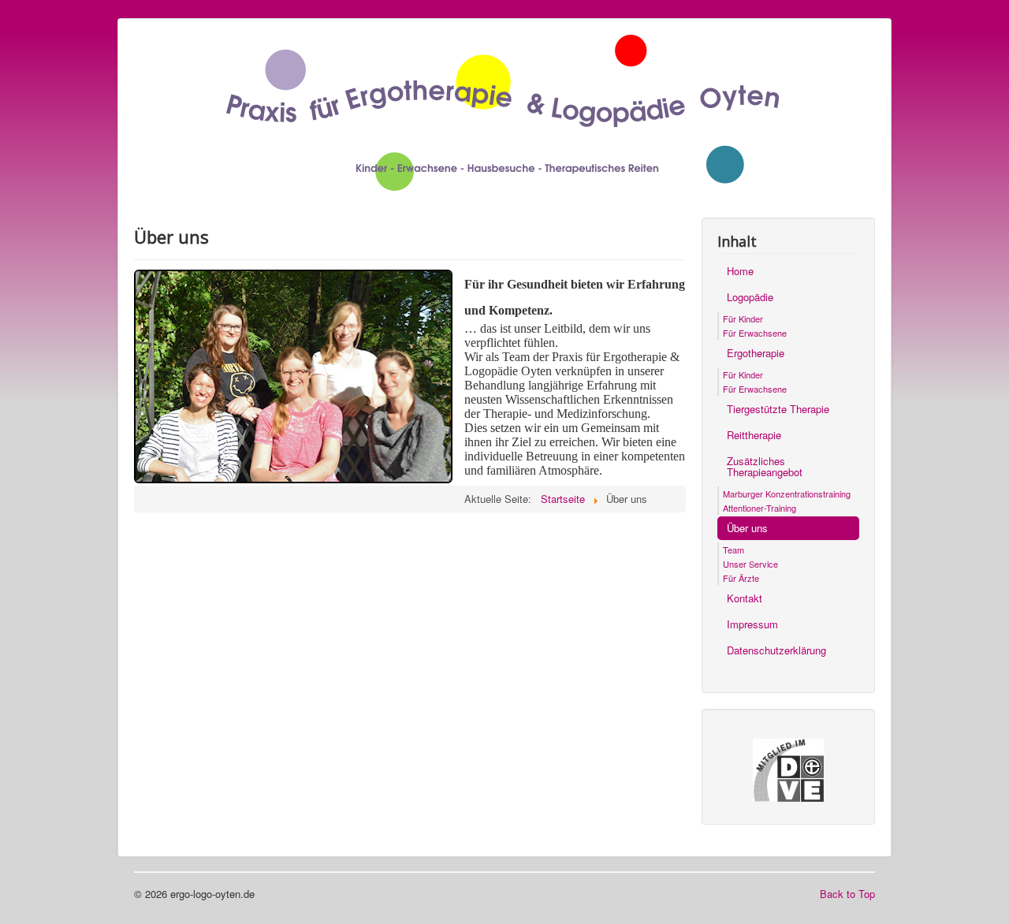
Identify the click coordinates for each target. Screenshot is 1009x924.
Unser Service (750, 563)
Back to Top (847, 893)
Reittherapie (754, 434)
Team (733, 549)
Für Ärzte (741, 578)
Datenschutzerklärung (776, 650)
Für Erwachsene (755, 332)
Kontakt (744, 598)
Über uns (747, 527)
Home (740, 270)
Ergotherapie (755, 352)
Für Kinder (743, 318)
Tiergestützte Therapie (778, 408)
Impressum (752, 624)
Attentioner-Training (759, 507)
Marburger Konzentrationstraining (787, 493)
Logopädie (750, 296)
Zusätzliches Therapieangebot (764, 466)
